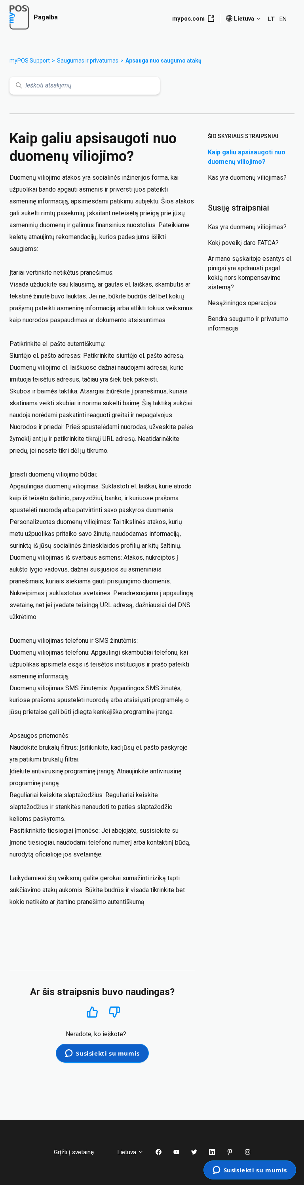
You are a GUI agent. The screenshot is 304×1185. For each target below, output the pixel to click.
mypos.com (188, 18)
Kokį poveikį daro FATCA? (243, 243)
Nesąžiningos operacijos (242, 303)
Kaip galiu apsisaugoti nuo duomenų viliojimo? (246, 156)
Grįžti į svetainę (80, 1152)
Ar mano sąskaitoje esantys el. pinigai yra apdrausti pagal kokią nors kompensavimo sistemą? (250, 273)
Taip (92, 1012)
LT (271, 19)
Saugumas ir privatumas (87, 60)
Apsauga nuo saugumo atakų (163, 60)
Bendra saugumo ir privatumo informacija (248, 323)
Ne (114, 1012)
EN (283, 19)
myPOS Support (30, 60)
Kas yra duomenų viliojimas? (247, 177)
